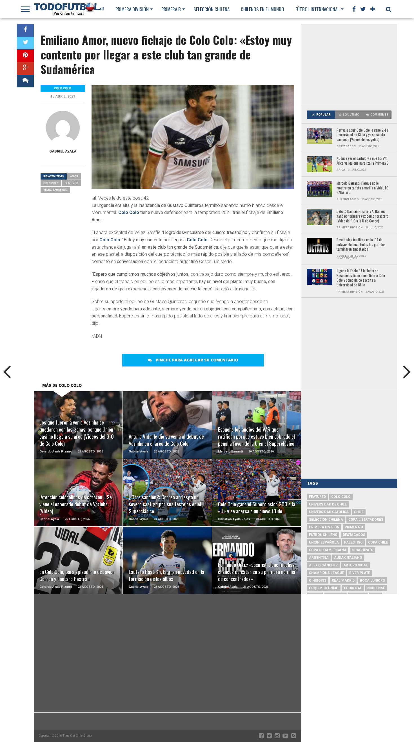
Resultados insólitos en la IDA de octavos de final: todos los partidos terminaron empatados (361, 245)
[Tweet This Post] (25, 43)
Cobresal (353, 588)
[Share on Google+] (25, 68)
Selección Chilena (211, 9)
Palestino (353, 542)
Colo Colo (128, 212)
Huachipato (362, 550)
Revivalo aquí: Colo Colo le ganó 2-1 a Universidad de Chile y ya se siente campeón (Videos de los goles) (362, 135)
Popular (323, 114)
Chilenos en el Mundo (262, 9)
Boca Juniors (372, 580)
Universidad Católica (329, 512)
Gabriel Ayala (62, 151)
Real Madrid (343, 580)
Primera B (171, 9)
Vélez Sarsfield (55, 189)
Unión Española (324, 542)
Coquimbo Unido (324, 588)
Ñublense (376, 588)
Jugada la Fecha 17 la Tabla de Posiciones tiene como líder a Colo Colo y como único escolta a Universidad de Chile (361, 278)
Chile (359, 512)
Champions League (326, 573)
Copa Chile (378, 542)
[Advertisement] (349, 65)
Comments (379, 114)
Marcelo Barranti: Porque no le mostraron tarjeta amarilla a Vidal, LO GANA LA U (362, 188)
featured (71, 183)
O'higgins (317, 580)
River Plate (359, 573)
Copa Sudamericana (327, 550)
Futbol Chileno (323, 535)
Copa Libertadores (365, 520)
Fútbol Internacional (317, 9)
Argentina (319, 558)
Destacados (354, 535)
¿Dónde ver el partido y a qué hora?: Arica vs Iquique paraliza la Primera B (363, 160)
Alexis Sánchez (323, 565)
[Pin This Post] (25, 55)
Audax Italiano (348, 558)
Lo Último (351, 114)
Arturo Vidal (355, 565)
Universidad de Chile (328, 504)
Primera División (132, 9)
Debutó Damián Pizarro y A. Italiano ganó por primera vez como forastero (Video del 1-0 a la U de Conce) (362, 216)
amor (74, 176)
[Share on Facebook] (25, 30)
